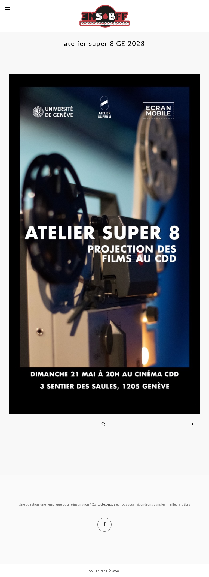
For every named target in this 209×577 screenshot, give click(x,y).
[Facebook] (104, 524)
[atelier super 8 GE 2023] (104, 412)
